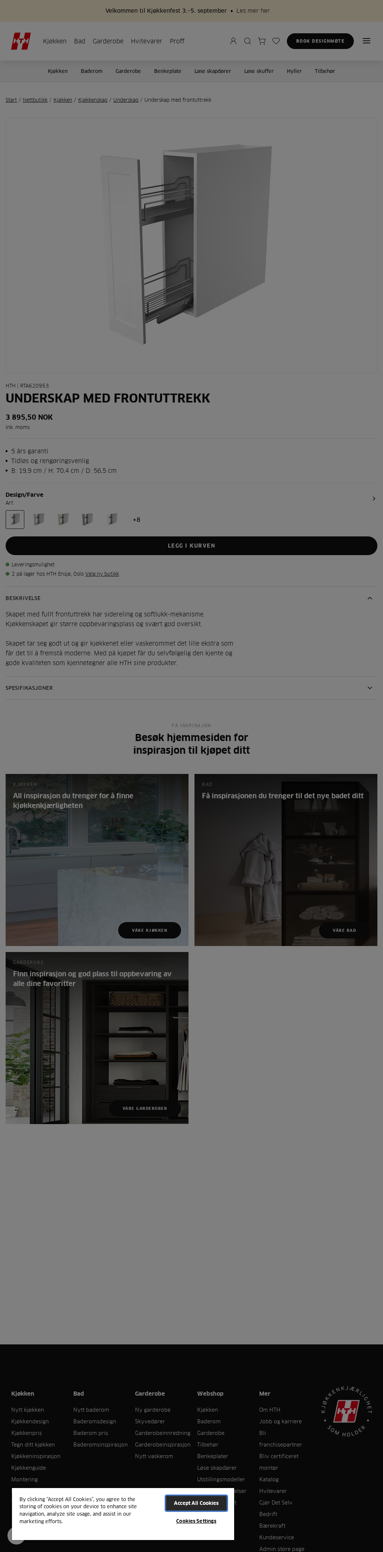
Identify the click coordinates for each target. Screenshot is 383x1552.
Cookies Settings (196, 1521)
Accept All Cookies (196, 1503)
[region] (123, 1513)
